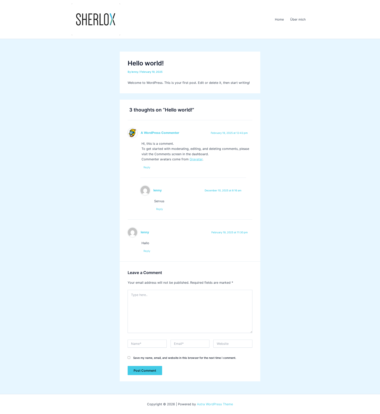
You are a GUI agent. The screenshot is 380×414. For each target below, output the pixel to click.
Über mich (298, 19)
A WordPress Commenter (160, 133)
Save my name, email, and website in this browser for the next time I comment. (184, 357)
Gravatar (196, 159)
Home (279, 19)
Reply (146, 167)
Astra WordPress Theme (215, 404)
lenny (157, 190)
